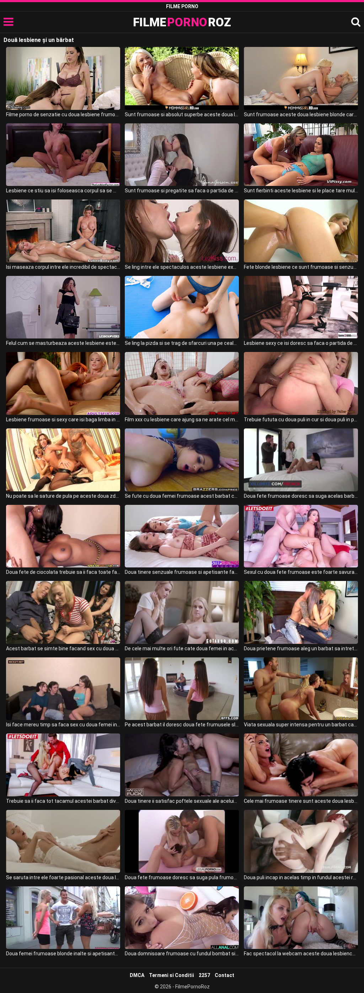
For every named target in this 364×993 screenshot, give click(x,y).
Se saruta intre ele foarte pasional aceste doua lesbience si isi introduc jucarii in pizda (63, 877)
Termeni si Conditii (171, 975)
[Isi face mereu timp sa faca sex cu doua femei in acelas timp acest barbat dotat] (63, 688)
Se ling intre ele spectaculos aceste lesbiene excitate (182, 267)
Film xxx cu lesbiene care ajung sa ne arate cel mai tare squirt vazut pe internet (182, 419)
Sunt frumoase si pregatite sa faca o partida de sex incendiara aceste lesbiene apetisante (182, 190)
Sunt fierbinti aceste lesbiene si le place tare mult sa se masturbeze (301, 190)
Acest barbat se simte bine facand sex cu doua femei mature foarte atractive (63, 648)
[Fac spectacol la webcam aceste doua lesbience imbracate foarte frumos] (301, 917)
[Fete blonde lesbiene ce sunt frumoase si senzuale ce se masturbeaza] (301, 230)
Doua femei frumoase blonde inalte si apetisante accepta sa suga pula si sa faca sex (63, 953)
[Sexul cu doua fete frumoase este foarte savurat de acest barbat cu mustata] (301, 536)
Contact (224, 975)
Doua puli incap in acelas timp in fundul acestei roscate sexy (301, 877)
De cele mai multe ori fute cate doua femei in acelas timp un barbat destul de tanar (182, 648)
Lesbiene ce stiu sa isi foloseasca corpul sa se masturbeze (63, 190)
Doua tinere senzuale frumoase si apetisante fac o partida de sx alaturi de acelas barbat (182, 572)
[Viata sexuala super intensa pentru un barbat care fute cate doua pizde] (301, 688)
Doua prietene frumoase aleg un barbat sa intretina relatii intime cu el (301, 648)
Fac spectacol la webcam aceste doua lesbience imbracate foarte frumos (301, 953)
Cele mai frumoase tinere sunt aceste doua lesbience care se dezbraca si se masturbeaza (301, 801)
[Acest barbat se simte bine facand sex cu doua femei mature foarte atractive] (63, 612)
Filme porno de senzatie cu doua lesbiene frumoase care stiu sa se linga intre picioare (63, 114)
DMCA (137, 975)
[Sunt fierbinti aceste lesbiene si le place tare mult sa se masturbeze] (301, 154)
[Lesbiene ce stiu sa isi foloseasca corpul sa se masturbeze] (63, 154)
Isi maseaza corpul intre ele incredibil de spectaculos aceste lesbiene (63, 267)
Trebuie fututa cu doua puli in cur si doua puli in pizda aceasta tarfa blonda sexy (301, 419)
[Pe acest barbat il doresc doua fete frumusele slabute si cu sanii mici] (182, 688)
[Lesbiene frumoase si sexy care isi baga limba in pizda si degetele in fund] (63, 383)
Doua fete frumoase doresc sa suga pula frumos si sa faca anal (182, 877)
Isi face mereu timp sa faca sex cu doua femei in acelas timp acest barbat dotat (63, 724)
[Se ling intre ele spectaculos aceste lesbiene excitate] (182, 230)
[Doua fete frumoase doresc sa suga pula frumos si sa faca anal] (182, 841)
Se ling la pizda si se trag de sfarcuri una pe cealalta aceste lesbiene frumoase (182, 343)
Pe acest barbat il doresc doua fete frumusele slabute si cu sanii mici (182, 724)
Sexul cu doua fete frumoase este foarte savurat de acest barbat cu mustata (301, 572)
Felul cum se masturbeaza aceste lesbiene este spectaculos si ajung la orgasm (63, 343)
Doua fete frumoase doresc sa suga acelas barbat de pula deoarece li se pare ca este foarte (301, 496)
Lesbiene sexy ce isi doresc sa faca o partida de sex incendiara (301, 343)
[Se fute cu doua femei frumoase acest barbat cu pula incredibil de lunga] (182, 459)
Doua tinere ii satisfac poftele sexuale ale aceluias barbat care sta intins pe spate (182, 801)
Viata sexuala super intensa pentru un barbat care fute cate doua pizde (301, 724)
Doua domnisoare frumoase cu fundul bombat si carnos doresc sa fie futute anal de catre (182, 953)
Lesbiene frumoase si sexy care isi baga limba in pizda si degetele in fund (63, 419)
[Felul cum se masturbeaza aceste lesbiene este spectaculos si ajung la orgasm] (63, 307)
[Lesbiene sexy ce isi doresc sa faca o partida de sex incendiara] (301, 307)
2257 (204, 975)
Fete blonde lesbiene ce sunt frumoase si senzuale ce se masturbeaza (301, 267)
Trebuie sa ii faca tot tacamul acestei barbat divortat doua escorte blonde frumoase (63, 801)
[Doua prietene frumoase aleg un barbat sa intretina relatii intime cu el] (301, 612)
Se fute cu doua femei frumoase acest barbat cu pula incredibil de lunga (182, 496)
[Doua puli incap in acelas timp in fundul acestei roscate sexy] (301, 841)
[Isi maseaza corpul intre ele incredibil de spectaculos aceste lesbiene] (63, 230)
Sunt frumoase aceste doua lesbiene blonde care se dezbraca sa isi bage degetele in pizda (301, 114)
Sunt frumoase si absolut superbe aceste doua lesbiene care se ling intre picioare (182, 114)
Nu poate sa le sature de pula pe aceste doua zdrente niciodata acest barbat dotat (63, 496)
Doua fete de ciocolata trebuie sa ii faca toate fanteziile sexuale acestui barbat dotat (63, 572)
